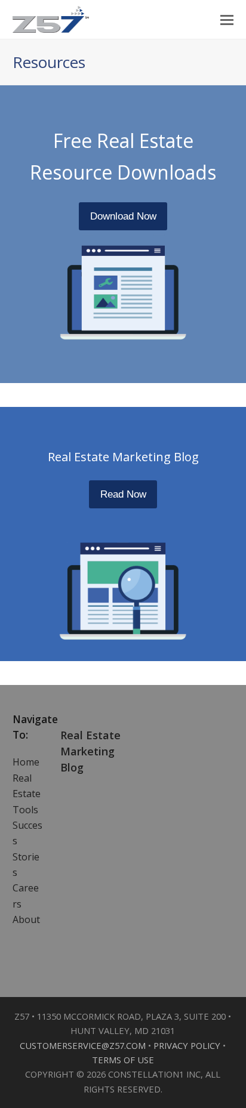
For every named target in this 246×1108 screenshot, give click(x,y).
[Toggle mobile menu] (226, 19)
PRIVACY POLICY (188, 1045)
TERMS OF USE (123, 1060)
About (26, 919)
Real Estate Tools (27, 793)
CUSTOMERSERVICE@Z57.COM (84, 1045)
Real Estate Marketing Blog (90, 751)
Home (26, 761)
